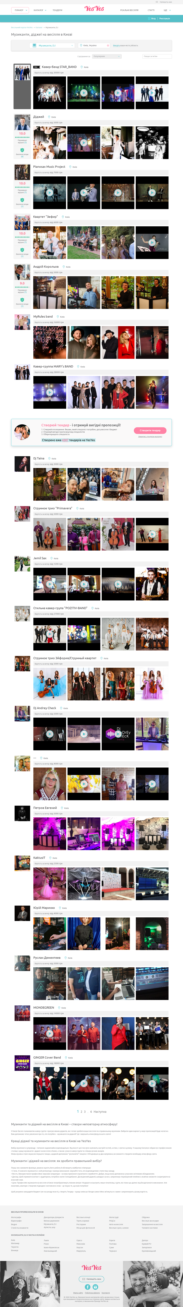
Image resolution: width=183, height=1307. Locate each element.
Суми (111, 1247)
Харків (112, 1240)
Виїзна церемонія (51, 1221)
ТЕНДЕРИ (57, 10)
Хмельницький (50, 1251)
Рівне (46, 1244)
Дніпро (145, 1240)
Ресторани (81, 1224)
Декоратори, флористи (54, 1217)
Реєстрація (164, 18)
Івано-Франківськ (51, 1247)
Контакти (106, 1293)
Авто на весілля (116, 1224)
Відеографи (16, 1221)
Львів (46, 1240)
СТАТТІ (151, 10)
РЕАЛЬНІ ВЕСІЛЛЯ (129, 10)
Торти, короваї (82, 1221)
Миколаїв (80, 1244)
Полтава (112, 1244)
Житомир (15, 1243)
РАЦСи (112, 1221)
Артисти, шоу (49, 1227)
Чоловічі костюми (150, 1228)
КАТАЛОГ (38, 10)
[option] (50, 92)
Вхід (153, 18)
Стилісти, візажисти (19, 1228)
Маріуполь (81, 1251)
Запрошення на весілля (152, 1224)
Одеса (79, 1240)
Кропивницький (149, 1251)
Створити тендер (150, 430)
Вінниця (14, 1250)
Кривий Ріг (146, 1244)
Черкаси (113, 1251)
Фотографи (16, 1217)
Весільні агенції (83, 1217)
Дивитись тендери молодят (150, 437)
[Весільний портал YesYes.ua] (94, 9)
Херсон (79, 1247)
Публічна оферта (92, 1293)
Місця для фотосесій (85, 1228)
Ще (165, 10)
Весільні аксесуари (150, 1221)
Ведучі (14, 1224)
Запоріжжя (147, 1247)
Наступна (100, 1112)
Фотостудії (114, 1217)
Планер (19, 10)
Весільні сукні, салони (118, 1228)
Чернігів (14, 1247)
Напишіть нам (166, 2)
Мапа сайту (78, 1293)
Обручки (146, 1217)
